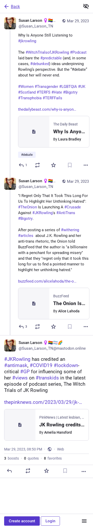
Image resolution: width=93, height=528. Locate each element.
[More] (86, 165)
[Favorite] (53, 165)
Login (50, 521)
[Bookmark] (70, 165)
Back (15, 6)
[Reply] (9, 471)
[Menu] (84, 521)
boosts (11, 458)
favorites (53, 458)
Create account (22, 521)
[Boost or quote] (37, 165)
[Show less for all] (86, 6)
